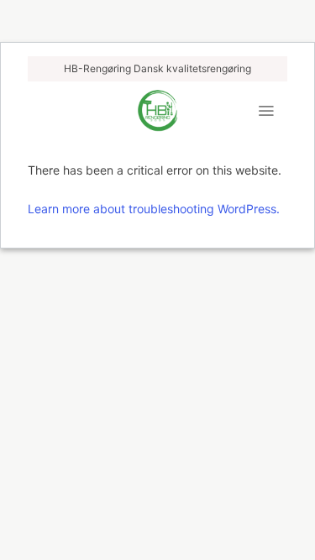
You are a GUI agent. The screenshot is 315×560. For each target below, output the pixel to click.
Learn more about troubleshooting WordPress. (154, 208)
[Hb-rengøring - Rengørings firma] (157, 110)
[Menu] (266, 111)
